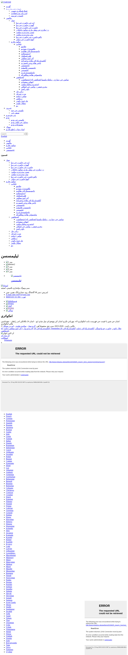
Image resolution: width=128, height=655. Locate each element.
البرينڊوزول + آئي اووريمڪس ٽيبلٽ (18, 328)
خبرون (9, 108)
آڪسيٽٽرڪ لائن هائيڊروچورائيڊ (33, 61)
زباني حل (20, 91)
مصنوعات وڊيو (17, 125)
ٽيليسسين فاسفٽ (28, 68)
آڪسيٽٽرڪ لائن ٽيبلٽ (85, 328)
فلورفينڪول (26, 56)
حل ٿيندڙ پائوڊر (22, 101)
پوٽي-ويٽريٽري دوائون (24, 35)
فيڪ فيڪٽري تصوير (19, 11)
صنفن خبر (15, 113)
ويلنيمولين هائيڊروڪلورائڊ (31, 75)
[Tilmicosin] (16, 276)
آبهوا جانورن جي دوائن (25, 39)
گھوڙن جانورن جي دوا (25, 25)
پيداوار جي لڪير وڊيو (19, 122)
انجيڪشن (20, 77)
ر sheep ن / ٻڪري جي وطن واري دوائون (32, 30)
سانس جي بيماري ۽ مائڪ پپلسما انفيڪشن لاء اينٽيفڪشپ (45, 80)
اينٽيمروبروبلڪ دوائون (30, 84)
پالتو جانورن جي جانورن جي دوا (29, 37)
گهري (8, 6)
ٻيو (17, 106)
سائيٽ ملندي (20, 326)
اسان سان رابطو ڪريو (15, 129)
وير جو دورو (11, 115)
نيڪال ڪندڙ (21, 103)
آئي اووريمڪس (27, 58)
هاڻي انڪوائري (7, 324)
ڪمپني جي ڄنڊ (17, 110)
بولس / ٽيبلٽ (21, 96)
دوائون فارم (16, 42)
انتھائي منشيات (27, 82)
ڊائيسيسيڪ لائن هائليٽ (30, 51)
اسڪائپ (4, 338)
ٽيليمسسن (25, 65)
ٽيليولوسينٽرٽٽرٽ (28, 73)
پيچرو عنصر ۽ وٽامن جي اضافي (34, 87)
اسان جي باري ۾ (13, 9)
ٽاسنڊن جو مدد (17, 16)
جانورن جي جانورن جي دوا (27, 28)
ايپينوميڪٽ (25, 54)
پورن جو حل (21, 94)
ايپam (18, 44)
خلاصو (23, 46)
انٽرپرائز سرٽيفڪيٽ (19, 13)
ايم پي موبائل (8, 326)
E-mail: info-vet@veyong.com (18, 295)
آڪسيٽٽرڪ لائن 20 (41, 328)
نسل (13, 20)
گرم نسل (32, 326)
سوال (8, 127)
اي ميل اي (5, 336)
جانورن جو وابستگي (103, 328)
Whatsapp (8, 340)
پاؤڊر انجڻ (25, 89)
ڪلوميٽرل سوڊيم (28, 49)
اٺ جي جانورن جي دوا (25, 23)
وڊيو (7, 118)
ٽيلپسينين (24, 70)
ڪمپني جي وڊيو (17, 120)
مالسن (9, 18)
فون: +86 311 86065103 (16, 297)
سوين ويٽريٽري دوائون (25, 32)
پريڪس (19, 99)
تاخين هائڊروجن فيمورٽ (31, 63)
